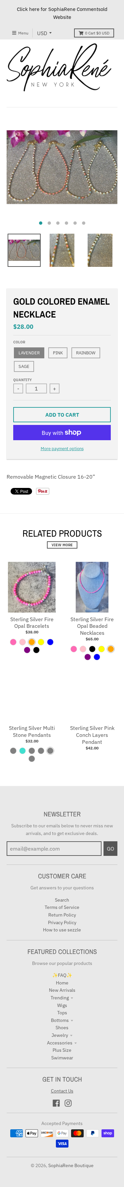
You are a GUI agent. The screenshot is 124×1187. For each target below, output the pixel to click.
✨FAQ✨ (62, 975)
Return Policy (62, 915)
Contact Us (62, 1091)
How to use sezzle (62, 930)
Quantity (22, 380)
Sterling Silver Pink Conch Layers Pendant (92, 735)
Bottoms (60, 1020)
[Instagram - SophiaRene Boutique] (68, 1103)
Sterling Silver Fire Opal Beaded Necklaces (92, 626)
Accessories (59, 1043)
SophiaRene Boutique (71, 1165)
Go (110, 848)
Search (62, 900)
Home (62, 983)
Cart (97, 32)
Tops (62, 1013)
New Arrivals (62, 990)
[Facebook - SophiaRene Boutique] (56, 1103)
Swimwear (62, 1058)
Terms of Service (62, 907)
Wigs (62, 1005)
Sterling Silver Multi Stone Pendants (32, 731)
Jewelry (60, 1035)
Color (19, 342)
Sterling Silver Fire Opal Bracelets (32, 622)
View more (62, 545)
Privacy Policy (62, 922)
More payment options (62, 448)
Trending (60, 998)
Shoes (62, 1028)
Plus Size (62, 1050)
